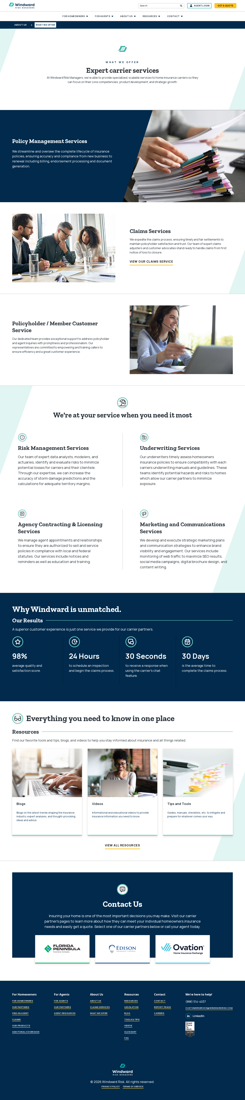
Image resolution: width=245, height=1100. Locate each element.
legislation (131, 1007)
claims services (100, 1007)
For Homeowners (22, 1000)
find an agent (20, 1013)
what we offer (99, 1013)
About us (95, 1000)
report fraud (162, 1007)
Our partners (20, 1007)
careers (159, 1013)
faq (126, 1038)
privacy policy (111, 1086)
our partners (62, 1007)
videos (128, 1025)
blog (127, 1013)
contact (159, 1000)
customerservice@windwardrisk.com (209, 1008)
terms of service (133, 1086)
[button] (75, 16)
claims (16, 1019)
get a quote (225, 5)
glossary (130, 1031)
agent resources (65, 1013)
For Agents (61, 1000)
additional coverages (25, 1031)
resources (131, 1000)
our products (21, 1025)
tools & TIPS (132, 1019)
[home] (21, 6)
